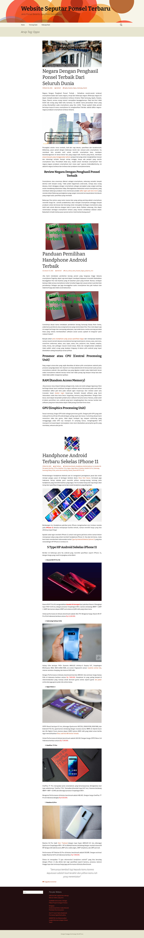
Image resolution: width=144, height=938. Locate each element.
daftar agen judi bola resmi (89, 191)
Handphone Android (81, 466)
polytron (87, 271)
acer (66, 271)
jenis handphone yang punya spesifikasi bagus (68, 339)
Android (58, 88)
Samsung (79, 88)
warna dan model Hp (62, 470)
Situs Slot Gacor (84, 478)
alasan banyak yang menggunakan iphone (56, 157)
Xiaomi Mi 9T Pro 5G (78, 470)
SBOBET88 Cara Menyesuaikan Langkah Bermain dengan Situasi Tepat (58, 920)
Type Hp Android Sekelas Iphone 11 (83, 539)
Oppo (74, 88)
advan (70, 271)
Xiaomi (85, 88)
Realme (82, 468)
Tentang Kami (33, 25)
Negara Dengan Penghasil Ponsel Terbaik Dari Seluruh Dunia (70, 77)
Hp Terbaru (58, 466)
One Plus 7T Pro (53, 468)
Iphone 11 (91, 466)
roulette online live (94, 668)
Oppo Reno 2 (75, 468)
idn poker (98, 680)
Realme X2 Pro (89, 468)
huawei (70, 88)
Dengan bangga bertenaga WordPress (72, 934)
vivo (92, 271)
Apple (66, 88)
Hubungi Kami (46, 25)
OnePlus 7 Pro (62, 468)
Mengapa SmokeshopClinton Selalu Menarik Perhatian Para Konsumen (59, 908)
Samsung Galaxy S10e (48, 470)
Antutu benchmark (70, 466)
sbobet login (59, 393)
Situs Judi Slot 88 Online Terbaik (67, 733)
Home (23, 25)
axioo (74, 271)
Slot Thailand (63, 843)
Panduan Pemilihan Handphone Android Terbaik (64, 260)
